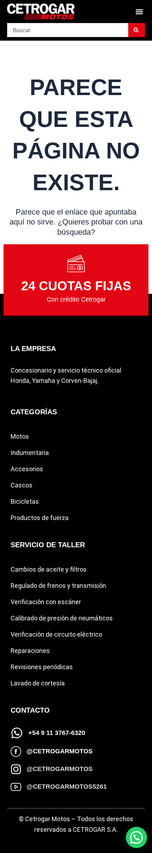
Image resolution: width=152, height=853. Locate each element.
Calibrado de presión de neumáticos (62, 618)
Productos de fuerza (40, 517)
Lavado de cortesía (38, 683)
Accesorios (27, 469)
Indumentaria (30, 452)
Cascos (22, 485)
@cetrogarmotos (60, 751)
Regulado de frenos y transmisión (58, 585)
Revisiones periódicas (42, 667)
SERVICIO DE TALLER (48, 545)
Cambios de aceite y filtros (49, 569)
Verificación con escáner (46, 602)
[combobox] (67, 30)
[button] (139, 11)
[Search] (136, 30)
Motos (20, 436)
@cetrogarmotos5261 (67, 786)
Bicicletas (25, 501)
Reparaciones (30, 650)
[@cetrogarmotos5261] (16, 787)
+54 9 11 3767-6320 (56, 732)
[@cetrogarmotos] (16, 751)
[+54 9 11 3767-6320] (17, 733)
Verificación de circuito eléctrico (56, 634)
